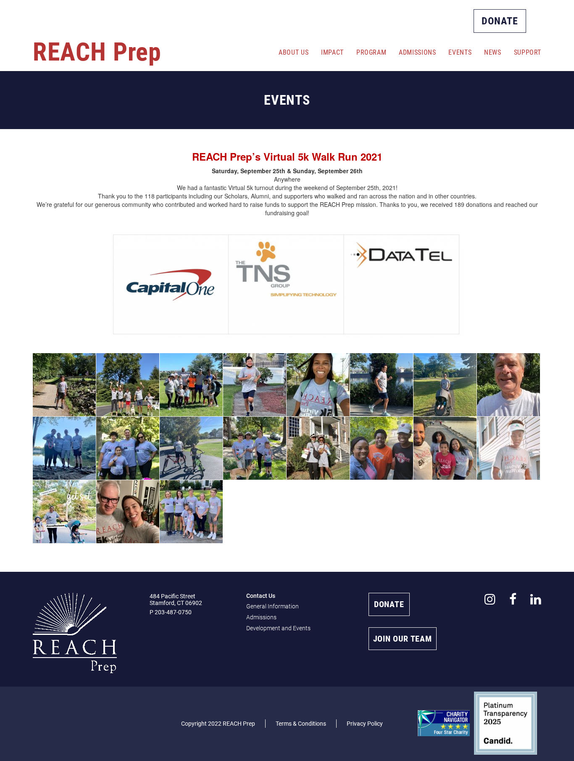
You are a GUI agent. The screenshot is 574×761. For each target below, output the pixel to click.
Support (527, 52)
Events (459, 52)
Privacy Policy (365, 723)
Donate (500, 21)
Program (371, 52)
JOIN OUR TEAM (402, 639)
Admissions (417, 52)
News (492, 52)
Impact (332, 52)
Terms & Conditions (301, 723)
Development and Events (278, 628)
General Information (272, 606)
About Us (293, 52)
